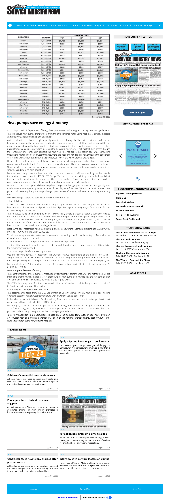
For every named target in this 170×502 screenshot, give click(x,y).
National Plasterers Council (130, 206)
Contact (138, 25)
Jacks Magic (122, 197)
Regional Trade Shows (106, 25)
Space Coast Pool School (128, 219)
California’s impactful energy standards (31, 375)
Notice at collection (68, 497)
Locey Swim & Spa (125, 202)
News (19, 25)
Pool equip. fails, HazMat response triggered (28, 401)
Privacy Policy (136, 489)
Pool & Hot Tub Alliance (127, 214)
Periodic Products (125, 210)
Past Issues (87, 25)
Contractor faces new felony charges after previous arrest (32, 460)
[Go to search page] (160, 25)
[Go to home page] (10, 25)
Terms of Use (85, 489)
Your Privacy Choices (94, 497)
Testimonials (125, 25)
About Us (33, 489)
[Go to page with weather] (139, 12)
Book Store (63, 25)
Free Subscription (47, 25)
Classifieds (29, 25)
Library (147, 25)
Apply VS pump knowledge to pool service (84, 341)
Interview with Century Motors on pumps (84, 458)
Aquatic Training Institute (129, 193)
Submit (74, 25)
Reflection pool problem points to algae (83, 433)
